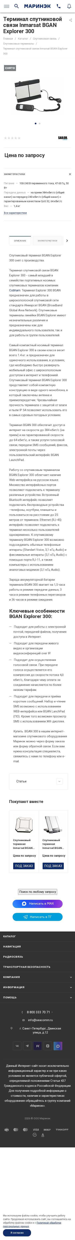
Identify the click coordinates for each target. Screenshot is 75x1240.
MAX (58, 1046)
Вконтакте (17, 1046)
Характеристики (47, 241)
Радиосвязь (13, 956)
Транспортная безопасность (26, 966)
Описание (20, 241)
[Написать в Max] (37, 904)
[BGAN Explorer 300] (38, 96)
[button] (36, 123)
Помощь (10, 997)
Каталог (9, 936)
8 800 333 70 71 (38, 1012)
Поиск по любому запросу (37, 892)
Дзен (47, 1046)
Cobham (14, 290)
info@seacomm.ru (40, 1020)
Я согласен (17, 1232)
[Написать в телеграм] (38, 920)
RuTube (37, 1046)
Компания (11, 977)
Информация (14, 987)
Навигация (12, 946)
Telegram (27, 1046)
